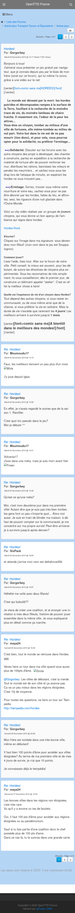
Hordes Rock (12, 228)
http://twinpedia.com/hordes (21, 708)
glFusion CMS (44, 908)
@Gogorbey (11, 679)
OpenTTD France (38, 4)
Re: (12, 349)
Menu (9, 14)
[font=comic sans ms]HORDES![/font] (38, 88)
